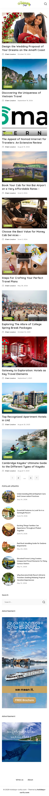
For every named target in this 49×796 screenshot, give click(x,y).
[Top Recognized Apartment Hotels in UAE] (24, 398)
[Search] (45, 4)
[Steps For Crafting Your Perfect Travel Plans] (24, 259)
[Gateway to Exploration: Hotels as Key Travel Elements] (24, 352)
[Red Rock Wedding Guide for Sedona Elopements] (8, 546)
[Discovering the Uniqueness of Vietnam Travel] (24, 74)
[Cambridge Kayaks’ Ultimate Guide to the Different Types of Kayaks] (24, 444)
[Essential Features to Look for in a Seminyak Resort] (8, 513)
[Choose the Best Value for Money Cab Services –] (24, 213)
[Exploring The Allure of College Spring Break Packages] (24, 305)
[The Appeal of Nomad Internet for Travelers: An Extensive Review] (24, 120)
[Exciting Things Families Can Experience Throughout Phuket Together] (8, 529)
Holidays (8, 364)
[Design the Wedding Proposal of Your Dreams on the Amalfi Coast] (24, 28)
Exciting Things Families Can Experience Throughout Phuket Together (29, 528)
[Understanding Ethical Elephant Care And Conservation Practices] (8, 496)
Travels (8, 40)
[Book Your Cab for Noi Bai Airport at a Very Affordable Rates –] (24, 166)
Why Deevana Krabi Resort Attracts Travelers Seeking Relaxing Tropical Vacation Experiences (31, 577)
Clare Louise (10, 54)
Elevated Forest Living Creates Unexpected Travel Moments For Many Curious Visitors (32, 561)
